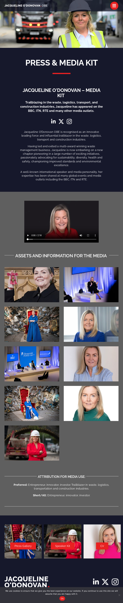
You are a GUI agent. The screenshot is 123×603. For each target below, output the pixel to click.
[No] (119, 595)
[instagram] (69, 121)
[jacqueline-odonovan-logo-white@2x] (25, 5)
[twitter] (61, 121)
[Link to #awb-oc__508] (114, 5)
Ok (62, 598)
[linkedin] (53, 121)
